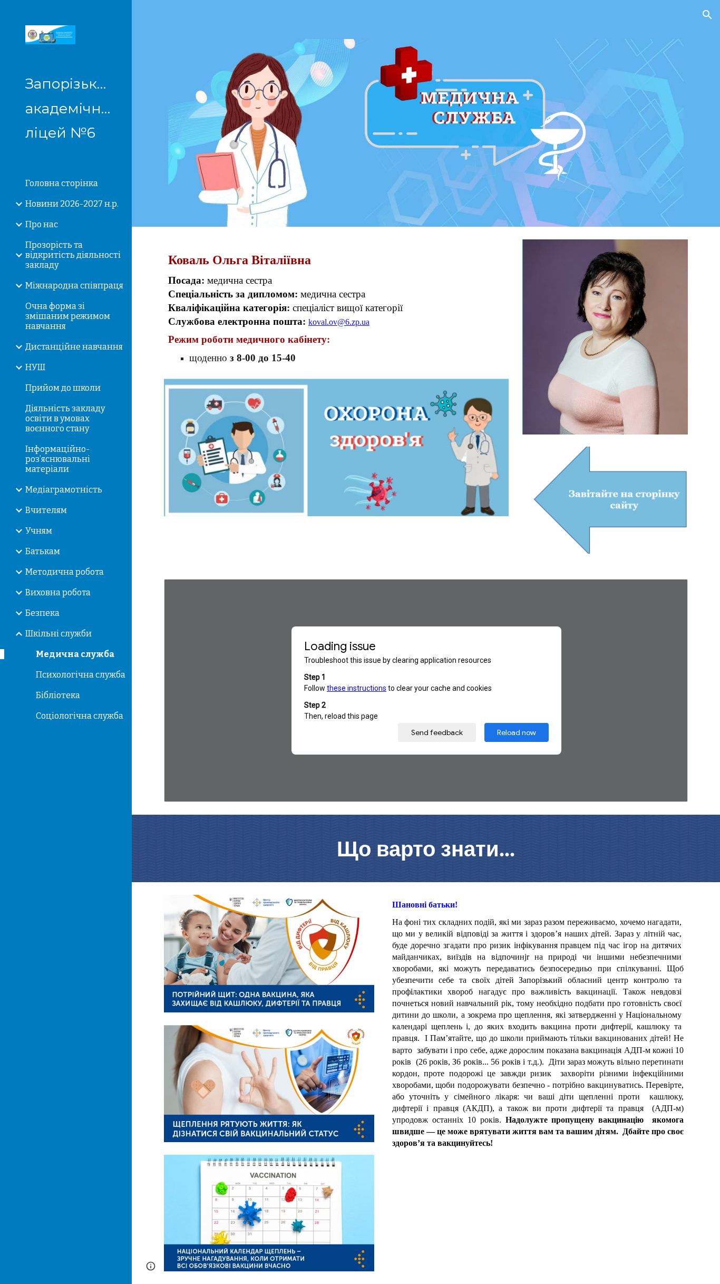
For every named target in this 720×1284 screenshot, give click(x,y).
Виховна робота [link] (58, 592)
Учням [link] (38, 531)
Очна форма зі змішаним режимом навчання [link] (67, 316)
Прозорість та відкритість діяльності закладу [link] (73, 255)
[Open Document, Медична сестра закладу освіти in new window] (668, 592)
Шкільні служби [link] (58, 634)
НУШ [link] (35, 367)
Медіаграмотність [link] (63, 490)
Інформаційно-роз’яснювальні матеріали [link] (57, 459)
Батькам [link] (42, 551)
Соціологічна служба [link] (79, 716)
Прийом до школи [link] (63, 388)
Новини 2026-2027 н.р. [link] (72, 204)
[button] (707, 14)
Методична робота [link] (64, 572)
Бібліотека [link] (58, 695)
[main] (336, 308)
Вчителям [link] (46, 510)
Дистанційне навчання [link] (74, 347)
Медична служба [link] (75, 654)
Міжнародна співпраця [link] (74, 286)
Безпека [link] (42, 613)
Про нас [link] (41, 224)
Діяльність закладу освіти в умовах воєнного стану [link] (65, 418)
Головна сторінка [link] (61, 183)
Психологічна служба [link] (80, 675)
